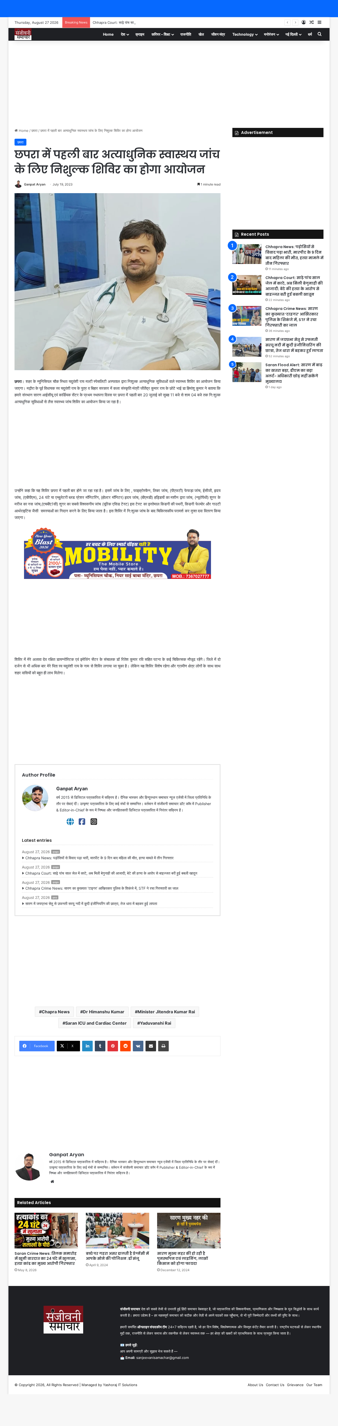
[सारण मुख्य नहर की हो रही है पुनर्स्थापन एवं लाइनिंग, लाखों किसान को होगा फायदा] (188, 1230)
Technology (243, 34)
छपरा (34, 130)
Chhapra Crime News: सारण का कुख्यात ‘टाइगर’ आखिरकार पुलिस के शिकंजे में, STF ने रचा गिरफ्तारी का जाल (101, 888)
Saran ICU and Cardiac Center (96, 1023)
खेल (201, 34)
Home (108, 34)
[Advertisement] (169, 83)
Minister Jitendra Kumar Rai (166, 1011)
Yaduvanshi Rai (155, 1023)
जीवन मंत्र (218, 34)
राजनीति (185, 34)
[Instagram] (93, 821)
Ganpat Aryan (34, 184)
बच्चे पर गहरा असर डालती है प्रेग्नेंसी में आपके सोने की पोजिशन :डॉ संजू (117, 1256)
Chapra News (56, 1011)
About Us (255, 1385)
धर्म (310, 34)
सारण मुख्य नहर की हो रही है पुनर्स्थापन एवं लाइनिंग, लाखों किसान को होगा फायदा (182, 1258)
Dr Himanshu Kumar (103, 1011)
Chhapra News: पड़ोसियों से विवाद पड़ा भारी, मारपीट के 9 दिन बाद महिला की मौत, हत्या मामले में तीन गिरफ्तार (99, 858)
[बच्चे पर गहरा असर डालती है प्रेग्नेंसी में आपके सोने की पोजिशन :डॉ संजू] (117, 1230)
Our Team (314, 1385)
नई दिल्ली (291, 34)
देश (123, 34)
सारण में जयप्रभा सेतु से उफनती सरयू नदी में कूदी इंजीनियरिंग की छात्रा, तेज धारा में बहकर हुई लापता (91, 903)
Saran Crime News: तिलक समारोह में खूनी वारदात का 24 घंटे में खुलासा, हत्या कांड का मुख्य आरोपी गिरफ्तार (46, 1258)
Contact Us (275, 1385)
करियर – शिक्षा (161, 34)
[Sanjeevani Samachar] (23, 34)
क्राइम (139, 34)
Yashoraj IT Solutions (120, 1385)
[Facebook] (82, 821)
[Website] (70, 821)
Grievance (295, 1385)
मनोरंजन (269, 34)
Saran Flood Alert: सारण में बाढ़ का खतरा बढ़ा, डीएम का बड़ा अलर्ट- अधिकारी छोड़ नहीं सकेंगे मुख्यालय (293, 373)
